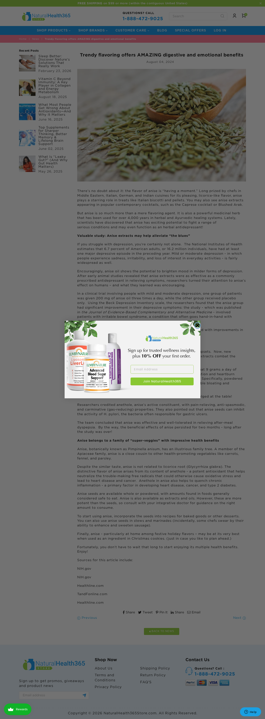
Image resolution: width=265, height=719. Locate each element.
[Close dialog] (197, 325)
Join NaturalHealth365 (162, 381)
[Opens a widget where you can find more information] (250, 712)
